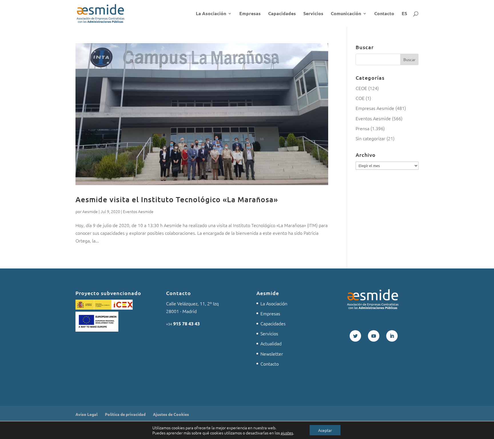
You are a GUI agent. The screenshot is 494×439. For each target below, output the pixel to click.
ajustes (287, 432)
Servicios (313, 13)
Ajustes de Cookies (171, 414)
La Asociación (211, 13)
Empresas (250, 13)
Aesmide (90, 211)
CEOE (361, 88)
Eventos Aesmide (138, 211)
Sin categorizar (370, 138)
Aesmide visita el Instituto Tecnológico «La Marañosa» (176, 199)
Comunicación (346, 13)
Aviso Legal (86, 414)
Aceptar (325, 430)
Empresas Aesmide (375, 108)
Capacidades (282, 13)
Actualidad (271, 343)
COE (360, 98)
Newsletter (271, 353)
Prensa (362, 128)
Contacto (384, 13)
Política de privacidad (125, 414)
